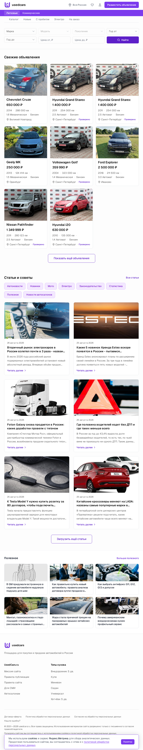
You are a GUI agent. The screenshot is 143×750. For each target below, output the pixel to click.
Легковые (12, 13)
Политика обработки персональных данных (48, 716)
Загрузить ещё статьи (71, 539)
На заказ (74, 19)
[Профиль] (100, 5)
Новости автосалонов (39, 294)
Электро (59, 19)
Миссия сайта (12, 671)
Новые (27, 19)
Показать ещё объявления (71, 258)
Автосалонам (12, 693)
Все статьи (132, 277)
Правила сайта (13, 682)
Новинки (35, 286)
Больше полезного (128, 558)
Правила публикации (16, 676)
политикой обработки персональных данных (93, 733)
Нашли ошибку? (12, 720)
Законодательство (90, 286)
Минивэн (56, 682)
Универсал (57, 693)
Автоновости (14, 286)
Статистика (116, 286)
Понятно (127, 741)
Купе (54, 676)
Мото (51, 286)
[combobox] (20, 31)
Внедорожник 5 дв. (62, 671)
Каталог (13, 19)
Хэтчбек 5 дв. (59, 699)
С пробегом (42, 19)
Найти (125, 39)
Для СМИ (9, 688)
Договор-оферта (12, 716)
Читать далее (15, 370)
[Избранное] (92, 5)
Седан (54, 688)
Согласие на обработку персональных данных (97, 716)
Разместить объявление (121, 4)
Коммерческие (31, 13)
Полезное (13, 294)
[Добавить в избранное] (43, 68)
